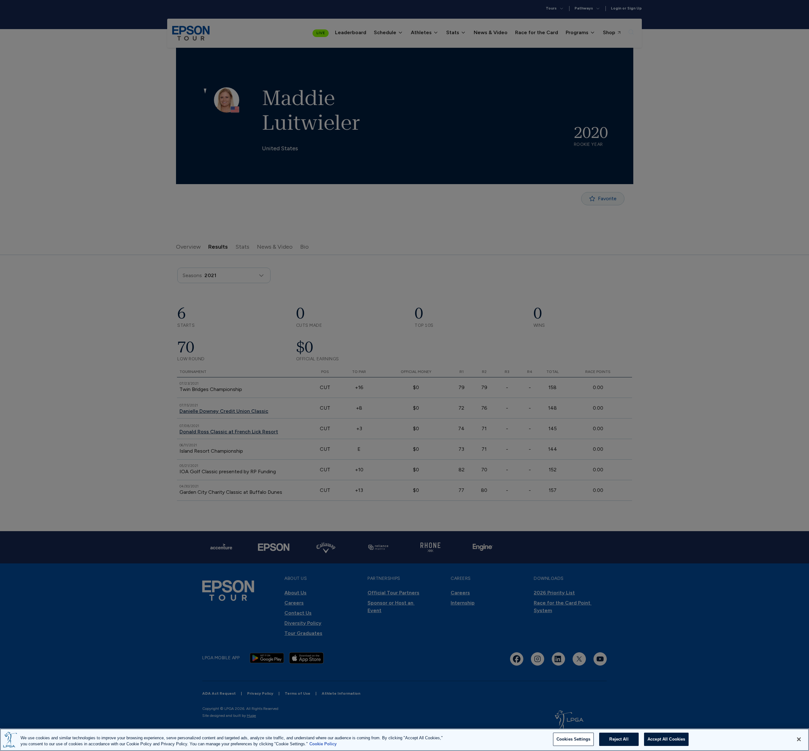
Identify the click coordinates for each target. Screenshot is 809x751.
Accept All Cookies (666, 739)
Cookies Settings (573, 739)
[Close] (799, 739)
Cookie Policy (323, 744)
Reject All (618, 739)
